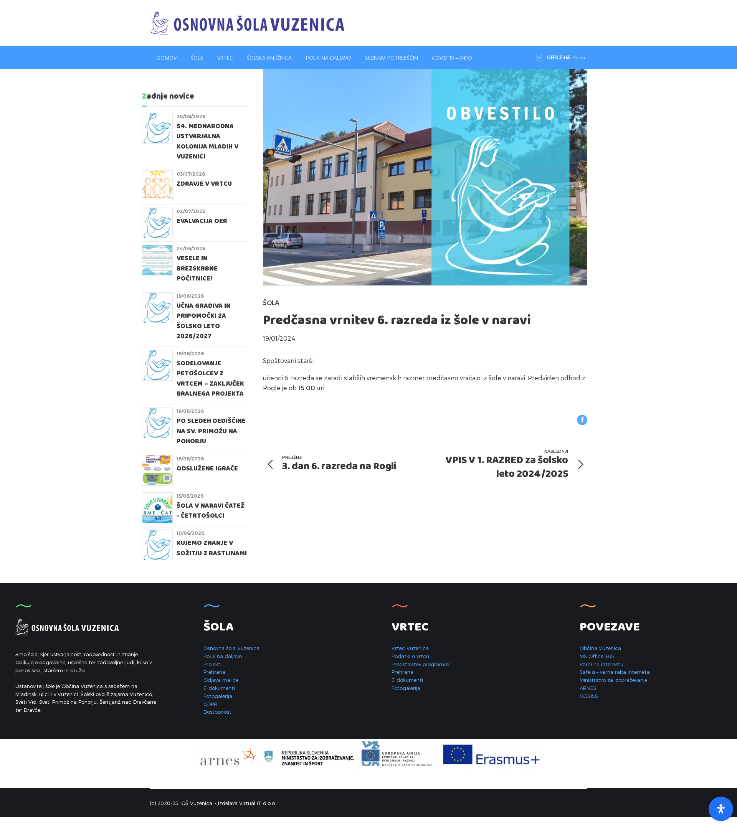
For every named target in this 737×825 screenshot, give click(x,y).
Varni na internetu (601, 664)
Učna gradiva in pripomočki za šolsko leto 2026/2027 (204, 321)
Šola (197, 57)
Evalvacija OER (202, 221)
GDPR (210, 704)
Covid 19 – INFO (452, 57)
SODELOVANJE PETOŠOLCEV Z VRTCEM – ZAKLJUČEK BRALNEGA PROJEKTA (210, 378)
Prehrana (214, 672)
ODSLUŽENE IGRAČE (207, 468)
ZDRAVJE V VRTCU (205, 184)
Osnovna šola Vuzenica (231, 648)
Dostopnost (217, 712)
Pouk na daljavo (328, 57)
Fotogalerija (217, 696)
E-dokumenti (219, 688)
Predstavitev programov (420, 664)
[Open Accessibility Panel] (721, 809)
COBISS (589, 696)
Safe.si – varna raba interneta (615, 672)
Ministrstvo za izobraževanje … (615, 680)
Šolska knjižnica (269, 57)
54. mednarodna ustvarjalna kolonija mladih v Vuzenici (207, 141)
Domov (167, 57)
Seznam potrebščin (391, 57)
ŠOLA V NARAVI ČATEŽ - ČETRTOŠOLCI (211, 510)
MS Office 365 (597, 656)
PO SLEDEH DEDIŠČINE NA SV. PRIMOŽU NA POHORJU (211, 431)
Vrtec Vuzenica (410, 648)
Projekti (212, 664)
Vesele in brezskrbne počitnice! (197, 268)
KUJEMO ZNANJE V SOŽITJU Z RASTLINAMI (212, 548)
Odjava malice (220, 680)
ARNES (588, 688)
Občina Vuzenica (600, 648)
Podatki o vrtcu (410, 656)
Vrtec (225, 57)
